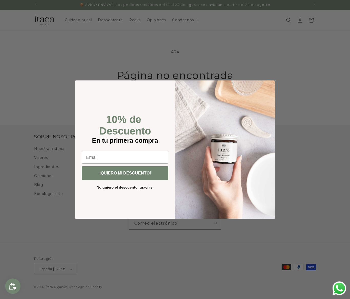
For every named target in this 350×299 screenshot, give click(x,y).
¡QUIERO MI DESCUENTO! (125, 173)
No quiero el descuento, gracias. (125, 187)
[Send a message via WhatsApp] (339, 288)
